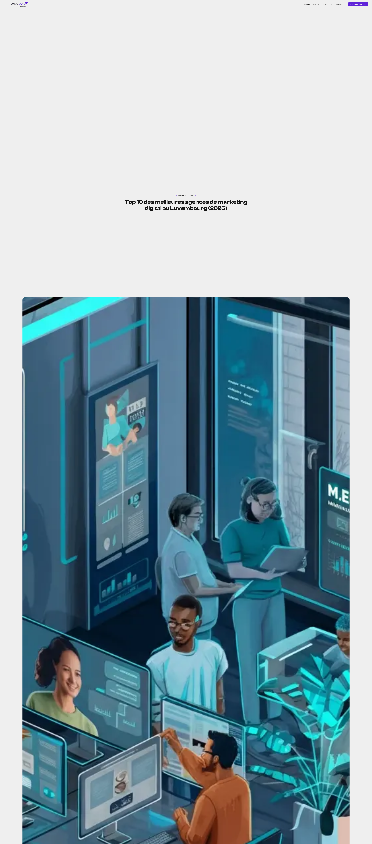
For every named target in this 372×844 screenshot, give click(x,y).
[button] (316, 4)
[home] (19, 4)
